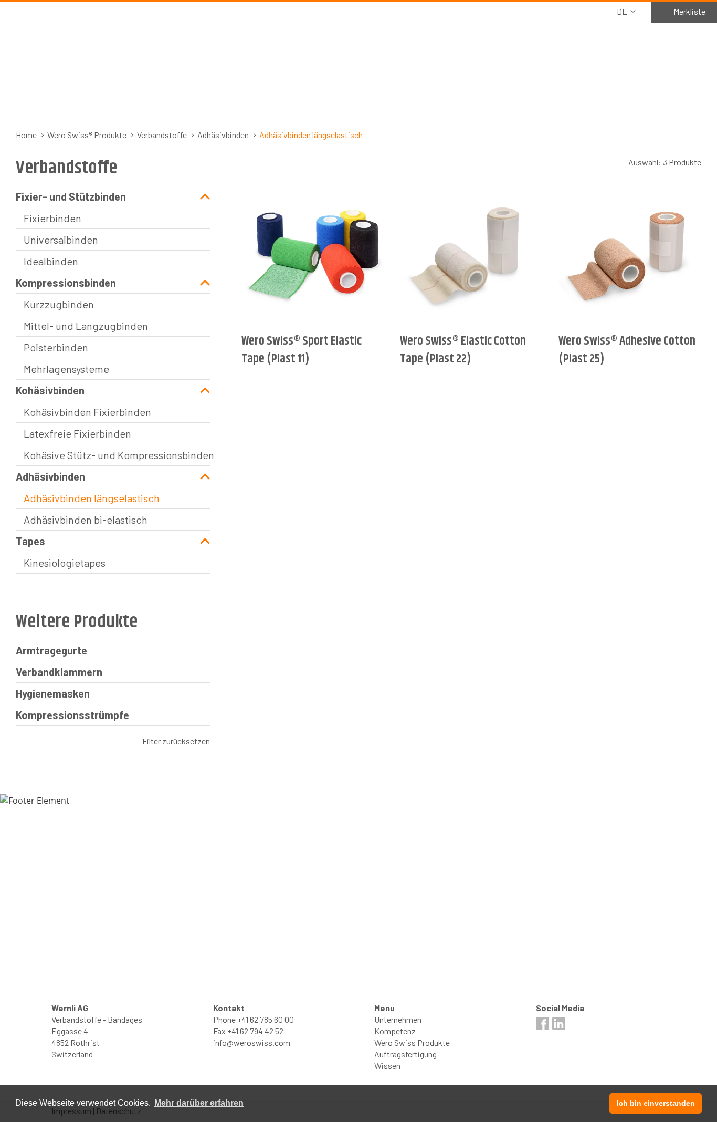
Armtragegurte (51, 650)
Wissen (387, 1066)
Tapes (30, 541)
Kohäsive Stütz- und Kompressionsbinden (117, 455)
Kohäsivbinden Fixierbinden (87, 412)
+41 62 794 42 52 (255, 1031)
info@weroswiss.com (251, 1042)
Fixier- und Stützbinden (71, 196)
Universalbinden (61, 239)
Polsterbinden (56, 347)
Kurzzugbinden (59, 304)
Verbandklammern (59, 672)
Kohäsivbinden (50, 390)
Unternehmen (397, 1019)
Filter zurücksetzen (176, 741)
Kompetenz (395, 1031)
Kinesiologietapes (65, 562)
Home (26, 135)
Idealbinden (51, 261)
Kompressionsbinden (66, 282)
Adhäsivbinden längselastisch (92, 498)
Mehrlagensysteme (66, 368)
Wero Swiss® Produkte (86, 135)
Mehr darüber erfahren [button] (199, 1102)
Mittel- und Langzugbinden (86, 325)
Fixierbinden (52, 218)
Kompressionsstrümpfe (72, 715)
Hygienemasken (53, 693)
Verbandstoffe (162, 135)
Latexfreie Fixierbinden (77, 433)
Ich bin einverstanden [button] (656, 1103)
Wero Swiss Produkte (412, 1042)
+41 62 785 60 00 (265, 1019)
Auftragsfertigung (405, 1054)
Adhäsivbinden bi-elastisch (85, 519)
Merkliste (689, 11)
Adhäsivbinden (223, 135)
